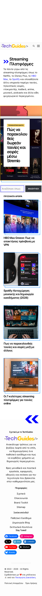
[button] (34, 46)
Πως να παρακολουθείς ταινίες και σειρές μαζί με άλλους (19, 347)
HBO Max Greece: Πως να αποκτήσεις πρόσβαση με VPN (19, 241)
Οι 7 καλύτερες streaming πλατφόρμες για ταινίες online (19, 400)
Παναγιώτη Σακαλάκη (25, 577)
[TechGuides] (14, 46)
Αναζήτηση (33, 189)
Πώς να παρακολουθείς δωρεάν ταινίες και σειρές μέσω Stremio (17, 145)
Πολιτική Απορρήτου (13, 583)
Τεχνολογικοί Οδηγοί (15, 125)
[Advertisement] (21, 21)
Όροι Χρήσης (31, 583)
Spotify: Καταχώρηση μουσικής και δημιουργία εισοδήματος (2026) (19, 294)
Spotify (16, 79)
